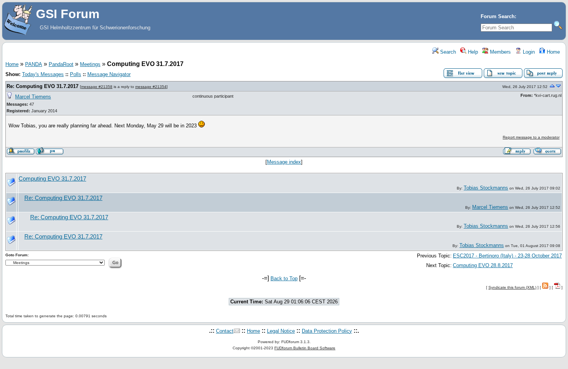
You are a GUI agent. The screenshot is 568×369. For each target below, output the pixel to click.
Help (472, 52)
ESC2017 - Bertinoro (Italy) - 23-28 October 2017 (507, 256)
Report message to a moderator (531, 137)
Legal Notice (281, 331)
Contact (224, 331)
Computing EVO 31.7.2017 (52, 179)
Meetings (90, 64)
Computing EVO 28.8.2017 (483, 265)
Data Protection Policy (327, 331)
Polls (75, 74)
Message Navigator (109, 74)
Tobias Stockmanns (486, 188)
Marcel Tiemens (33, 97)
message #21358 (96, 87)
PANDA (33, 64)
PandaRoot (61, 64)
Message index (284, 162)
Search (447, 52)
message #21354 (151, 87)
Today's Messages (43, 74)
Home (552, 52)
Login (528, 52)
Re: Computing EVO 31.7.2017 (42, 86)
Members (499, 52)
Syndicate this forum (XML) (512, 287)
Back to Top (284, 278)
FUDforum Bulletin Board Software (304, 348)
